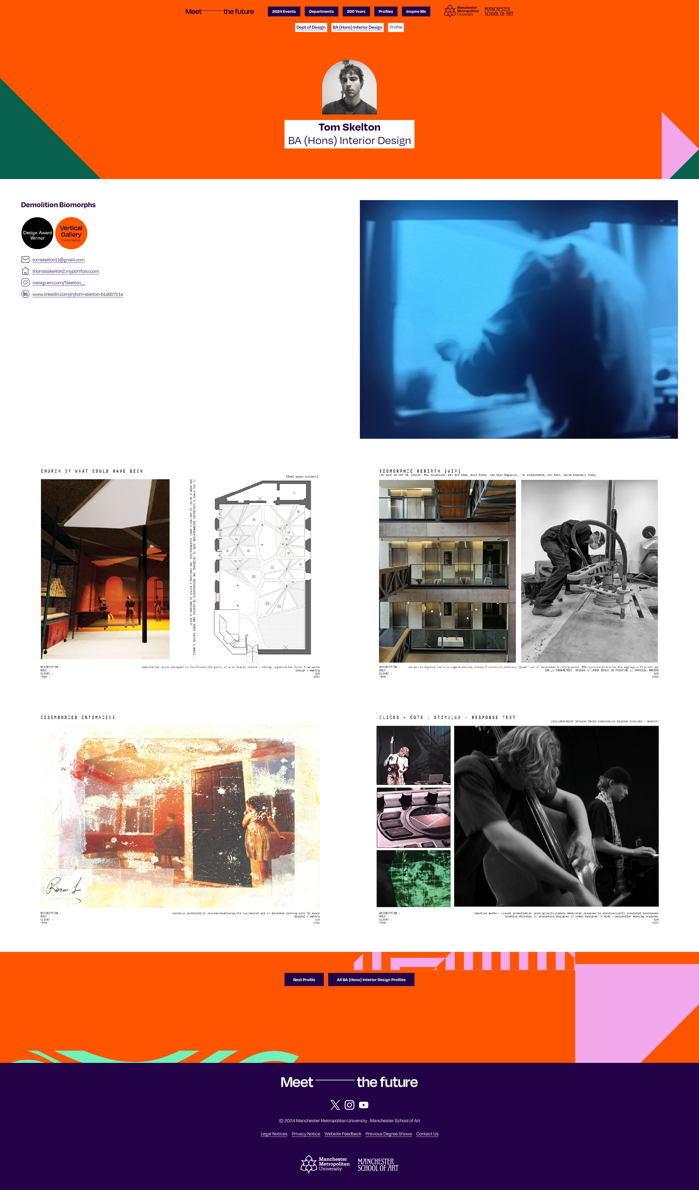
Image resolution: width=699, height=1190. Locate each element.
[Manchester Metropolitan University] (325, 1173)
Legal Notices (274, 1133)
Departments (321, 11)
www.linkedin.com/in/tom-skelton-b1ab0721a (77, 294)
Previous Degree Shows (389, 1133)
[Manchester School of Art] (378, 1169)
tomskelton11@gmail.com (58, 259)
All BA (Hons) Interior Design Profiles (371, 979)
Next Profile (304, 979)
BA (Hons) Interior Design (357, 27)
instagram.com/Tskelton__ (58, 282)
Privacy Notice (306, 1133)
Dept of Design (311, 27)
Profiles (386, 11)
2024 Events (284, 11)
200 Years (356, 11)
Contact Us (427, 1133)
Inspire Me (416, 11)
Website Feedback (343, 1133)
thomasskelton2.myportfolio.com (65, 271)
